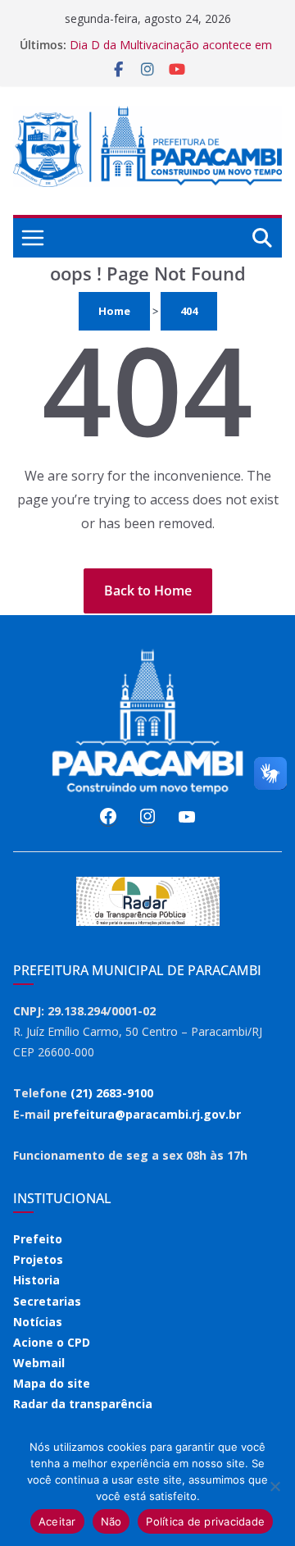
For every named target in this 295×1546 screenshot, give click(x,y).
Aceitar (57, 1521)
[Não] (274, 1486)
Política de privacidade (205, 1521)
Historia (36, 1280)
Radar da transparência (82, 1403)
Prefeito (37, 1239)
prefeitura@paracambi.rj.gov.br (147, 1114)
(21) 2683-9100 (111, 1093)
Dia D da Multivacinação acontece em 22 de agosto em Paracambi (171, 53)
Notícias (37, 1321)
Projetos (38, 1259)
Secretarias (47, 1301)
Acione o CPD (51, 1342)
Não (111, 1521)
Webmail (39, 1362)
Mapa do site (51, 1383)
